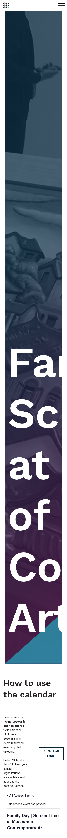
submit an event (51, 753)
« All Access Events (20, 795)
